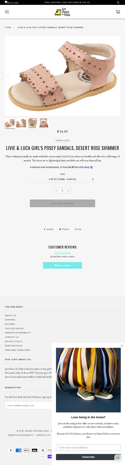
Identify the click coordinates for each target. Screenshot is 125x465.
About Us (10, 315)
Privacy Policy (13, 341)
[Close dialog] (122, 345)
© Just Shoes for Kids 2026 (33, 431)
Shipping (10, 320)
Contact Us (12, 337)
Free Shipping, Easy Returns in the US (67, 2)
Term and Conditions (17, 350)
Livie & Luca (62, 140)
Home (8, 27)
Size (62, 174)
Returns (10, 324)
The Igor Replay (14, 328)
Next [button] (114, 76)
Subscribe (88, 457)
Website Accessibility (18, 333)
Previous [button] (10, 76)
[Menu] (7, 12)
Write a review (62, 265)
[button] (88, 380)
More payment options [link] (62, 220)
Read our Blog (14, 346)
